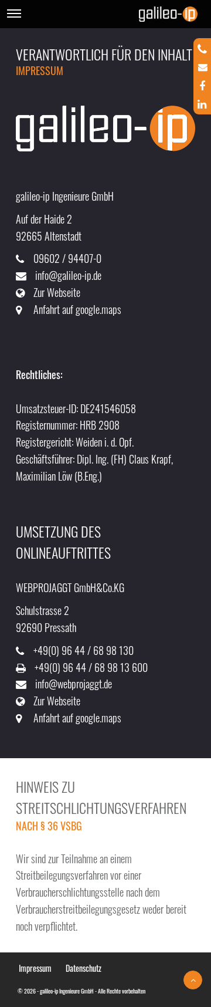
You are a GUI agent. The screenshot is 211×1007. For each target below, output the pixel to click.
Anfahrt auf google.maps (77, 309)
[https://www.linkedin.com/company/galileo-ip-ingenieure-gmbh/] (202, 101)
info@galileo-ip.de (68, 275)
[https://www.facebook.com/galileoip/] (202, 82)
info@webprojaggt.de (73, 683)
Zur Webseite (56, 292)
